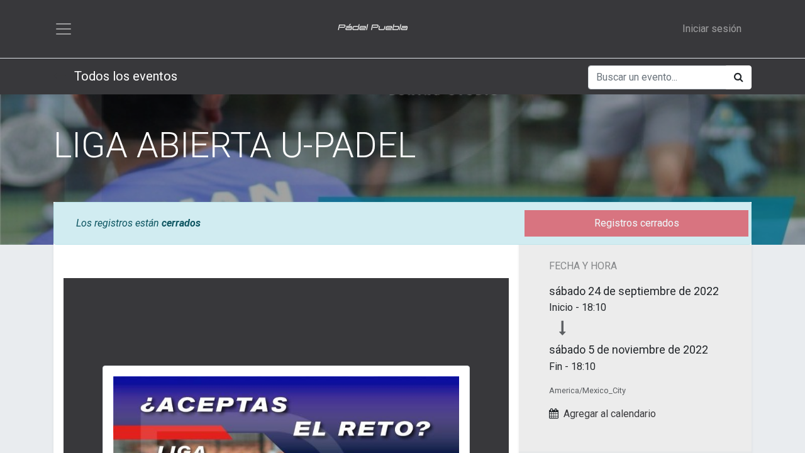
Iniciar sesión (711, 29)
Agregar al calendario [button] (610, 414)
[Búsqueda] (739, 77)
